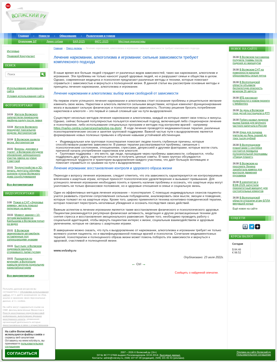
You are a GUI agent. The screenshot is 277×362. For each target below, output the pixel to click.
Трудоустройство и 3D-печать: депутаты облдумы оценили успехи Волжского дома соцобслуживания (25, 172)
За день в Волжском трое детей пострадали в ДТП (251, 112)
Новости (44, 35)
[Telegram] (251, 228)
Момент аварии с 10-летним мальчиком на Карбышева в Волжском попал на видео (25, 219)
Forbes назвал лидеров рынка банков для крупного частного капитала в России (250, 122)
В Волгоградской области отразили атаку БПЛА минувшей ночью (251, 200)
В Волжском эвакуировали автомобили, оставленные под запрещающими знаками (23, 235)
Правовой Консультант (21, 56)
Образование (68, 35)
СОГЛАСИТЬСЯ (22, 353)
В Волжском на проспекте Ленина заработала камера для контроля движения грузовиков (247, 169)
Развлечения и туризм (100, 35)
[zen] (257, 228)
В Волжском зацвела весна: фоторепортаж (23, 141)
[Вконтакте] (245, 228)
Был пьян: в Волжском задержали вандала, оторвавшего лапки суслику (24, 249)
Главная (23, 35)
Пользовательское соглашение (254, 354)
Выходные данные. (170, 355)
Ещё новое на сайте (245, 208)
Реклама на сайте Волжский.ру (254, 352)
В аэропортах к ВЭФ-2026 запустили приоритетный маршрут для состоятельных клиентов (250, 187)
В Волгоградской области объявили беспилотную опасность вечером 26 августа (248, 87)
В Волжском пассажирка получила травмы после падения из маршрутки (251, 60)
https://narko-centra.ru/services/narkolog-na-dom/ (88, 128)
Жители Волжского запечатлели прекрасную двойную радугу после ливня (24, 117)
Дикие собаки (55, 41)
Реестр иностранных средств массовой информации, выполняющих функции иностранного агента (23, 316)
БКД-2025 (79, 41)
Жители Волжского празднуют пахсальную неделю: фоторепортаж (22, 130)
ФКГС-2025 (101, 41)
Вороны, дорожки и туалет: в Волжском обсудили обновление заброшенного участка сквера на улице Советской (25, 155)
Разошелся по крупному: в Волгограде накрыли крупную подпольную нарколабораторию (25, 263)
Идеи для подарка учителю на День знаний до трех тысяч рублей (250, 135)
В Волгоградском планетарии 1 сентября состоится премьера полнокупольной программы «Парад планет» (250, 151)
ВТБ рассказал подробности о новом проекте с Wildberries (251, 100)
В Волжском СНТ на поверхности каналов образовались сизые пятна (249, 72)
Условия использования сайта (25, 96)
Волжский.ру (143, 352)
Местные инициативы (131, 41)
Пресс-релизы (74, 48)
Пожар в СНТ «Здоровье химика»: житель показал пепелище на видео (25, 205)
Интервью (13, 51)
